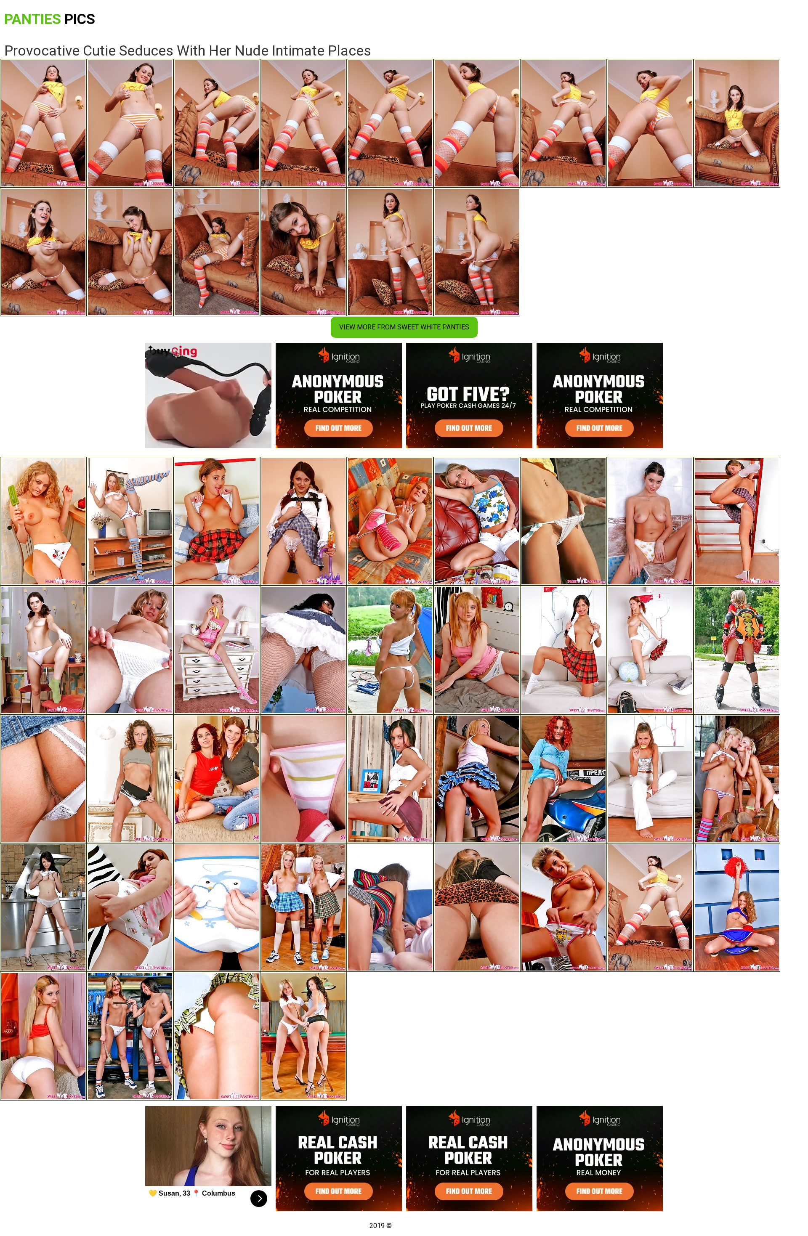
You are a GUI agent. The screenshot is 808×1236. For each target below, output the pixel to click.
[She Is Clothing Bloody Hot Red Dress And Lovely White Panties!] (43, 1036)
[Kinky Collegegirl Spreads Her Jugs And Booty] (650, 650)
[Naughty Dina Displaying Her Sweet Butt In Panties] (130, 907)
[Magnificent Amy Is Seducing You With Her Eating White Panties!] (737, 521)
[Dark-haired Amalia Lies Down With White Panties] (303, 650)
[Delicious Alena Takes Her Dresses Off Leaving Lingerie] (130, 650)
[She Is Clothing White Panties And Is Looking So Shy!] (216, 521)
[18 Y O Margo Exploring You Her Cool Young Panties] (216, 1036)
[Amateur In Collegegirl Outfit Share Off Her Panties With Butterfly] (303, 521)
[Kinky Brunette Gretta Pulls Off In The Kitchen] (43, 907)
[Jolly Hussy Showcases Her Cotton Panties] (563, 907)
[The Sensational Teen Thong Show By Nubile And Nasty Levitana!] (390, 778)
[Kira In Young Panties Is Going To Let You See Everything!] (476, 521)
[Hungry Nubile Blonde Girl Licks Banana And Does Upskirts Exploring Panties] (216, 650)
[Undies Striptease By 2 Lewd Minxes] (390, 907)
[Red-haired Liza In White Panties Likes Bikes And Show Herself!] (563, 778)
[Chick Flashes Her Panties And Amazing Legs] (650, 778)
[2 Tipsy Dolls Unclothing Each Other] (216, 778)
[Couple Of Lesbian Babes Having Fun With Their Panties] (130, 1036)
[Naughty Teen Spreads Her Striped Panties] (303, 778)
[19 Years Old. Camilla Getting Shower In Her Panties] (650, 521)
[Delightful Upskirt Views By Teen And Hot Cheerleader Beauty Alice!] (737, 907)
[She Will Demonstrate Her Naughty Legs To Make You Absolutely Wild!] (130, 778)
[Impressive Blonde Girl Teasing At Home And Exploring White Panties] (43, 521)
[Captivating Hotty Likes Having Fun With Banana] (216, 907)
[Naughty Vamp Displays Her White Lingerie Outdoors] (737, 650)
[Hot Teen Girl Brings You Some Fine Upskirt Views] (476, 907)
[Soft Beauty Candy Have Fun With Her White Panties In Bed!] (476, 650)
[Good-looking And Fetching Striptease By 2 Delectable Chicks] (737, 778)
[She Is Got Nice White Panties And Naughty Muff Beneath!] (43, 650)
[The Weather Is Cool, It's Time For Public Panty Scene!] (390, 650)
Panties (49, 19)
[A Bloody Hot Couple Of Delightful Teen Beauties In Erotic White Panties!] (303, 1036)
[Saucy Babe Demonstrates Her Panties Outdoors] (563, 521)
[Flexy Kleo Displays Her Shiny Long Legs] (130, 521)
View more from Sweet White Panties (404, 327)
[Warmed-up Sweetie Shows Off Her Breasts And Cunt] (390, 521)
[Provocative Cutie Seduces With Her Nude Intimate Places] (650, 907)
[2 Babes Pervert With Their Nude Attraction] (303, 907)
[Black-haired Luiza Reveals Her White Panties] (43, 778)
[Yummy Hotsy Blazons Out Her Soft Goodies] (563, 650)
